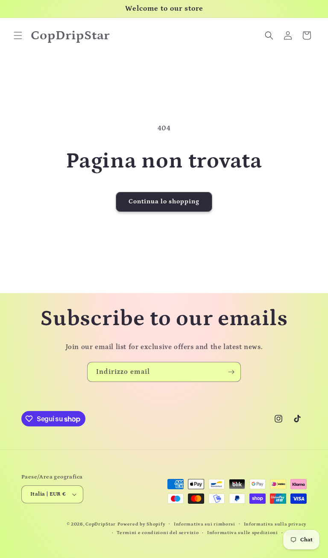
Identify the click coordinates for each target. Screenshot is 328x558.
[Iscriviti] (231, 372)
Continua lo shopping (164, 201)
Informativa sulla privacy (275, 524)
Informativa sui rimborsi (204, 524)
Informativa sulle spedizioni (242, 532)
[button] (18, 35)
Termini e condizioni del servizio (158, 532)
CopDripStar (100, 524)
